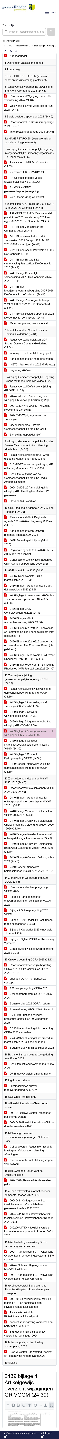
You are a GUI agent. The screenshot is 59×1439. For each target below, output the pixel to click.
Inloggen (47, 1433)
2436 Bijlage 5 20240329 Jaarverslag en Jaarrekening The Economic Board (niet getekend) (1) (29, 632)
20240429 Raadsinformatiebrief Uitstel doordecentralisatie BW (29, 1124)
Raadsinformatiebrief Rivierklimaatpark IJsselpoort (21, 1314)
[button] (51, 32)
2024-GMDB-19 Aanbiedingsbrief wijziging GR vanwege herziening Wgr (26, 398)
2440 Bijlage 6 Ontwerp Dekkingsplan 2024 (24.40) (29, 859)
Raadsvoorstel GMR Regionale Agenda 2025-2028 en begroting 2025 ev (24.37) (28, 521)
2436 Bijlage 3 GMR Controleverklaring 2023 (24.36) (22, 610)
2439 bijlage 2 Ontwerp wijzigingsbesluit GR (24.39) (20, 714)
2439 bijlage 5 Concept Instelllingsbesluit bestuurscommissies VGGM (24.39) (26, 744)
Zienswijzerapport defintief (24, 434)
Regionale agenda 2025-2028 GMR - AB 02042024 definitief (28, 552)
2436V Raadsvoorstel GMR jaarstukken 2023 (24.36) (23, 578)
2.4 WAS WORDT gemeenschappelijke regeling (21, 189)
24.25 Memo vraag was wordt (26, 197)
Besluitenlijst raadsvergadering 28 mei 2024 (29, 1066)
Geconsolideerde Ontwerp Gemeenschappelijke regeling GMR (25, 427)
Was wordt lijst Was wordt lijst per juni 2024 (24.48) (28, 107)
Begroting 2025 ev (20, 370)
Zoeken (6, 25)
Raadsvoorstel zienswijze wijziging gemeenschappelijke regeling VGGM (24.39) (27, 692)
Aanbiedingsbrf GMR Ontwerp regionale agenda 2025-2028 (24, 533)
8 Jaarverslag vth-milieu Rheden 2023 (31, 1047)
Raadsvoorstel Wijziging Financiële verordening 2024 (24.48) (27, 98)
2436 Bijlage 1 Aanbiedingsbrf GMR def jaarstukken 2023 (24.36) (28, 587)
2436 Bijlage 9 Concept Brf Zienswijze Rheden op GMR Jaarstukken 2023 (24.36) (29, 666)
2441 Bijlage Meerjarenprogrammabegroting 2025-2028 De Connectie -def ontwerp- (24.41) (29, 290)
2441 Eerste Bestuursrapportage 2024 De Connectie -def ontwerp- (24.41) (29, 315)
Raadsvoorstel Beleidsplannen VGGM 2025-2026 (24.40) (29, 790)
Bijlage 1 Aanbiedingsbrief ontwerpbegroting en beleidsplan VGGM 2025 (27, 900)
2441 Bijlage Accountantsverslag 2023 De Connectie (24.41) (29, 252)
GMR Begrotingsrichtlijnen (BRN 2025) (26, 542)
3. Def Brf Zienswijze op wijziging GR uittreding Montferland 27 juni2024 (28, 466)
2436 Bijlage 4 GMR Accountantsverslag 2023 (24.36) (23, 620)
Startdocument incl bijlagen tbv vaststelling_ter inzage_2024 (25, 1333)
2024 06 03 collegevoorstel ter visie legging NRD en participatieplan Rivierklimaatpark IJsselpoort (27, 1303)
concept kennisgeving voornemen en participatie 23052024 (28, 1324)
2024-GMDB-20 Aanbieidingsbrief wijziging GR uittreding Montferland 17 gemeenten (26, 491)
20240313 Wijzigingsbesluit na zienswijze (25, 417)
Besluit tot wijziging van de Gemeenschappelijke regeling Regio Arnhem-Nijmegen (25, 478)
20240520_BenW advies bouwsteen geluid (28, 1182)
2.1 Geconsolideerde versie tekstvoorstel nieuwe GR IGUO (23, 179)
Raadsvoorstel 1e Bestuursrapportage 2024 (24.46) (29, 124)
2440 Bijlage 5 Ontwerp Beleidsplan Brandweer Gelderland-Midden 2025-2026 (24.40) (28, 848)
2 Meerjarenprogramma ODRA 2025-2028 (28, 996)
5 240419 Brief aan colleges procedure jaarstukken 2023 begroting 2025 (26, 1019)
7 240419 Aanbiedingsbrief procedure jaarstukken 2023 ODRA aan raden (29, 1040)
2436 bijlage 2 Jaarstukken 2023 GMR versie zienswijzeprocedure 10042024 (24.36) (29, 599)
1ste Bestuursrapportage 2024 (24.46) (31, 131)
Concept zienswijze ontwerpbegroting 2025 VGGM (29, 950)
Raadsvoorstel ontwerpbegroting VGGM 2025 (26, 889)
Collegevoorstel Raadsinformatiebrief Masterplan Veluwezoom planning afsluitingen (28, 1150)
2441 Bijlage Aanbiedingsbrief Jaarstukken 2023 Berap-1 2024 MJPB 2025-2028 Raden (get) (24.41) (26, 240)
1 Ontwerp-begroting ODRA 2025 (28, 988)
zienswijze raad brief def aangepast (30, 353)
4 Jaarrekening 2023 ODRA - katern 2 (31, 1009)
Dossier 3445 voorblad (22, 501)
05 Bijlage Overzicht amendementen (30, 1073)
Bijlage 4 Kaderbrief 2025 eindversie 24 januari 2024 (28, 931)
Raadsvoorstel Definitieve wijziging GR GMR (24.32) (27, 388)
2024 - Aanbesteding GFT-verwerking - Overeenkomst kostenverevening (29, 1276)
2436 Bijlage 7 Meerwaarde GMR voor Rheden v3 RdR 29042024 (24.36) (29, 657)
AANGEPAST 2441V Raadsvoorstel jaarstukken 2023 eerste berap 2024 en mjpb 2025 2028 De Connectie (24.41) (28, 217)
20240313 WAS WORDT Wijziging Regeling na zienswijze (27, 407)
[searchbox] (24, 32)
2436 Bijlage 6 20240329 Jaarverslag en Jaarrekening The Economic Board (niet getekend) (29, 645)
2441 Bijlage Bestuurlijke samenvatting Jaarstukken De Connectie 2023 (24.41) (27, 263)
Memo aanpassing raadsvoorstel (28, 323)
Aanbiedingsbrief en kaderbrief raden (31, 358)
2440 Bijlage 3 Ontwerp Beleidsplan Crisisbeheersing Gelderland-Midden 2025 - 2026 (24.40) (29, 824)
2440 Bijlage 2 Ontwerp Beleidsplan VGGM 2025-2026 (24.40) (28, 813)
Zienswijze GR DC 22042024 (26, 172)
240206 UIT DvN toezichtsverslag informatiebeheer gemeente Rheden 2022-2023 (29, 1231)
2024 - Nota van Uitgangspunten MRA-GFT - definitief (26, 1267)
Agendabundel (18, 56)
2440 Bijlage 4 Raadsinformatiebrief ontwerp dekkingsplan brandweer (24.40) (28, 836)
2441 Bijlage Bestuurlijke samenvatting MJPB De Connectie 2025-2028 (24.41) (28, 277)
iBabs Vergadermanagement (21, 1433)
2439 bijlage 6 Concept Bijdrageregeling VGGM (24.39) (22, 756)
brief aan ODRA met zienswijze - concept (26, 980)
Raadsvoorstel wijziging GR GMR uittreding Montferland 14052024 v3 (26, 456)
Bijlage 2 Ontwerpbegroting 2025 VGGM (26, 912)
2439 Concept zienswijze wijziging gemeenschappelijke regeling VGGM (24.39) (27, 768)
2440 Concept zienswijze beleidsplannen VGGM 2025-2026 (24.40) (28, 869)
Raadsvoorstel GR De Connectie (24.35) (26, 164)
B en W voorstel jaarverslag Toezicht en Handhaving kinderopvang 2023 (28, 1354)
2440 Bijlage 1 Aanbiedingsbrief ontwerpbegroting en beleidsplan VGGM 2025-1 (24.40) (27, 801)
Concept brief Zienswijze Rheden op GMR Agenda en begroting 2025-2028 (28, 561)
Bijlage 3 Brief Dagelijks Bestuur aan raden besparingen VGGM (28, 922)
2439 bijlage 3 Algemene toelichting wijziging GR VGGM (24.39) (27, 723)
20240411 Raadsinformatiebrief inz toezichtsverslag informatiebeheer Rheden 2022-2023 (28, 1218)
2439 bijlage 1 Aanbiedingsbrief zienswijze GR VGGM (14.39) (25, 704)
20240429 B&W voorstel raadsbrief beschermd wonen (27, 1115)
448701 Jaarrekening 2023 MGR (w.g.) (32, 364)
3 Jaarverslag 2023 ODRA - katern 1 (30, 1003)
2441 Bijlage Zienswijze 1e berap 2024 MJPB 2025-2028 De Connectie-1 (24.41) (27, 304)
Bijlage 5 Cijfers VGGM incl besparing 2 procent (29, 941)
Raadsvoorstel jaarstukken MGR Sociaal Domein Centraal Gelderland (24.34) (26, 343)
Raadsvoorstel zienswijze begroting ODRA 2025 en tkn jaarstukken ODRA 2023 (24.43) (27, 969)
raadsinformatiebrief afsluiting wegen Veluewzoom (28, 1162)
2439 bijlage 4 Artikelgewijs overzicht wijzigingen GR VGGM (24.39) (28, 733)
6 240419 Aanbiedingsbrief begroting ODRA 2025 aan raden (28, 1030)
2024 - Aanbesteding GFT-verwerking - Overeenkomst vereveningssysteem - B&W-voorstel (29, 1255)
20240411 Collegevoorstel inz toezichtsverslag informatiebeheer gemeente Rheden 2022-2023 (24, 1204)
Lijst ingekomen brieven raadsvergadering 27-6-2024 (21, 1088)
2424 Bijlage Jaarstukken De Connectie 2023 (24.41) (23, 228)
